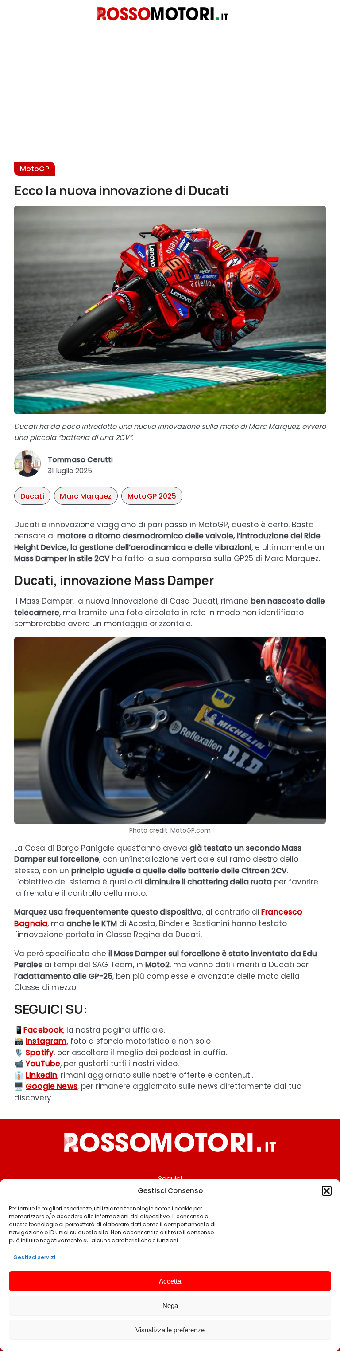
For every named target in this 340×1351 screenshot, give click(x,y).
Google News (51, 1086)
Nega (170, 1305)
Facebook (43, 1030)
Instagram (46, 1041)
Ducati (32, 496)
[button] (326, 1190)
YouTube (43, 1063)
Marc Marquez (86, 496)
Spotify (40, 1052)
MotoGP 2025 (152, 496)
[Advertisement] (170, 100)
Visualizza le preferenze (170, 1330)
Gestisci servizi (34, 1257)
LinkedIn (41, 1075)
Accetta (170, 1281)
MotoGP (34, 169)
